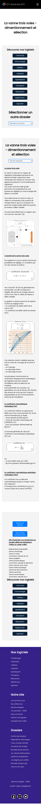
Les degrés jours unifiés (20, 760)
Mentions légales (17, 707)
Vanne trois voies (17, 767)
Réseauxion (20, 92)
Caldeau (20, 67)
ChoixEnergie (16, 658)
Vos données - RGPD (19, 711)
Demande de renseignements (20, 534)
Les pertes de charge (19, 746)
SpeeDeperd (20, 80)
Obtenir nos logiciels (20, 524)
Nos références (17, 704)
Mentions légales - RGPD (20, 782)
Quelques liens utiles (19, 721)
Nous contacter (17, 714)
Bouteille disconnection (20, 750)
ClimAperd (20, 86)
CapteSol (20, 73)
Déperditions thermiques (20, 739)
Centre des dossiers (18, 736)
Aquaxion (20, 104)
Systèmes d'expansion (19, 756)
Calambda (20, 55)
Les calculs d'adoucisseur (20, 753)
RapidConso (19, 98)
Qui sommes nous (18, 700)
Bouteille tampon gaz (19, 763)
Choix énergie (20, 61)
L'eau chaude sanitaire (19, 743)
